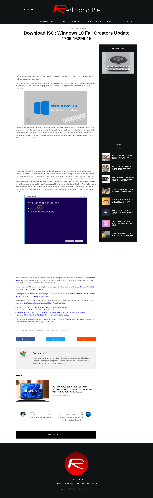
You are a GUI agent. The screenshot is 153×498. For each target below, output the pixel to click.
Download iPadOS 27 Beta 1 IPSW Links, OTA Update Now (122, 234)
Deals (109, 21)
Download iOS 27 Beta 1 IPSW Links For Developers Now (123, 190)
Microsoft (76, 21)
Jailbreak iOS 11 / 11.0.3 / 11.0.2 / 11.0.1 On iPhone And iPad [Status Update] (43, 315)
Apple (54, 21)
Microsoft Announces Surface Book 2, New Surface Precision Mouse (41, 415)
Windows (55, 330)
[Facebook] (21, 9)
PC (48, 330)
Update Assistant (74, 278)
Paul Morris (70, 28)
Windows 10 (64, 330)
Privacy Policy (83, 484)
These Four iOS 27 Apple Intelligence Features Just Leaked (122, 223)
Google (64, 21)
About (58, 484)
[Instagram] (28, 9)
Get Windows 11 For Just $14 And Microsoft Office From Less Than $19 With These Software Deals (72, 389)
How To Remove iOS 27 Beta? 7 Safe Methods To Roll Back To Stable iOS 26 (122, 201)
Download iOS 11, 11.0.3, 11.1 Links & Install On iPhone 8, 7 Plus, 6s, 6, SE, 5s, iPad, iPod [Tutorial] (51, 312)
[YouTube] (32, 9)
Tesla (88, 21)
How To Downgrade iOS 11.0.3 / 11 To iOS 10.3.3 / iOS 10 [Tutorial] (39, 310)
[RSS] (127, 21)
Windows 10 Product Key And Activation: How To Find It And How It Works (42, 307)
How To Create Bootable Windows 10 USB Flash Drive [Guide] (45, 303)
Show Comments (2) (55, 434)
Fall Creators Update (75, 135)
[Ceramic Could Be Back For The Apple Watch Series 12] (118, 63)
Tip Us (94, 484)
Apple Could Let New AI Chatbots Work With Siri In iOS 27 (122, 212)
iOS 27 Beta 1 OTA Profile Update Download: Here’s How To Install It (122, 168)
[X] (25, 9)
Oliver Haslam (57, 395)
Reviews (99, 21)
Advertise (68, 484)
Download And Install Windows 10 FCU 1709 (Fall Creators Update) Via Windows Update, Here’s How (70, 416)
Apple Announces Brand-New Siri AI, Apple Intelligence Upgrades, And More (123, 179)
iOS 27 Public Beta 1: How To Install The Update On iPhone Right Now (122, 157)
